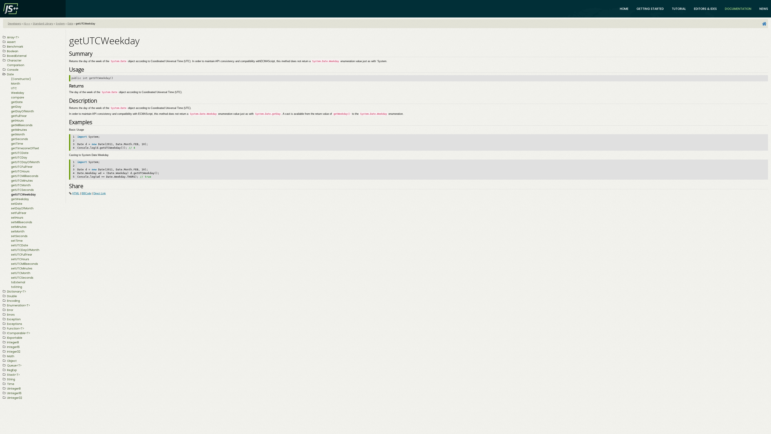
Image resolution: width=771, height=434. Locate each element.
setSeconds (19, 236)
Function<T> (15, 329)
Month (15, 84)
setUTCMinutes (21, 268)
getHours (17, 121)
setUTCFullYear (21, 255)
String (11, 379)
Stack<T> (13, 375)
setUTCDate (19, 245)
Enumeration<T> (18, 305)
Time (10, 384)
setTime (17, 241)
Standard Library (43, 23)
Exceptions (14, 324)
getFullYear (19, 116)
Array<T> (13, 37)
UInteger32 (14, 398)
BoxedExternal (17, 56)
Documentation (738, 9)
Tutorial (679, 9)
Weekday (17, 93)
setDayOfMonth (22, 208)
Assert (11, 42)
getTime (17, 144)
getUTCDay (19, 158)
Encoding (13, 301)
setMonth (17, 231)
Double (12, 296)
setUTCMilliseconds (24, 264)
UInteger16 (14, 393)
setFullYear (18, 213)
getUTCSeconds (22, 190)
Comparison (15, 65)
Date (70, 23)
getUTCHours (20, 171)
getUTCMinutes (22, 181)
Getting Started (650, 9)
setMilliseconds (21, 222)
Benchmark (15, 47)
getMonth (18, 134)
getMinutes (19, 130)
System (60, 23)
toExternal (18, 282)
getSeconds (19, 139)
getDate (17, 102)
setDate (16, 204)
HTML (75, 193)
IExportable (14, 338)
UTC (14, 88)
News (763, 9)
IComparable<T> (18, 333)
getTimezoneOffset (25, 148)
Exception (14, 319)
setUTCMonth (20, 273)
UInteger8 (14, 389)
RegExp (12, 370)
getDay (16, 107)
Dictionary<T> (16, 292)
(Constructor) (21, 79)
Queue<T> (14, 365)
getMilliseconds (22, 125)
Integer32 (13, 352)
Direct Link (99, 193)
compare (17, 97)
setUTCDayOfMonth (25, 250)
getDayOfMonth (22, 111)
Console (12, 70)
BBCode (86, 193)
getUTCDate (20, 153)
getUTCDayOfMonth (25, 162)
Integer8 (13, 342)
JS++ (27, 23)
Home (624, 9)
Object (12, 361)
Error (10, 310)
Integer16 (13, 347)
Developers (14, 23)
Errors (11, 315)
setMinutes (19, 227)
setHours (17, 218)
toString (16, 287)
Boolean (12, 51)
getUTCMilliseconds (24, 176)
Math (10, 356)
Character (14, 60)
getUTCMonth (21, 185)
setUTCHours (20, 259)
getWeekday (20, 199)
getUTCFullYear (22, 167)
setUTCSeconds (22, 278)
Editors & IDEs (705, 9)
